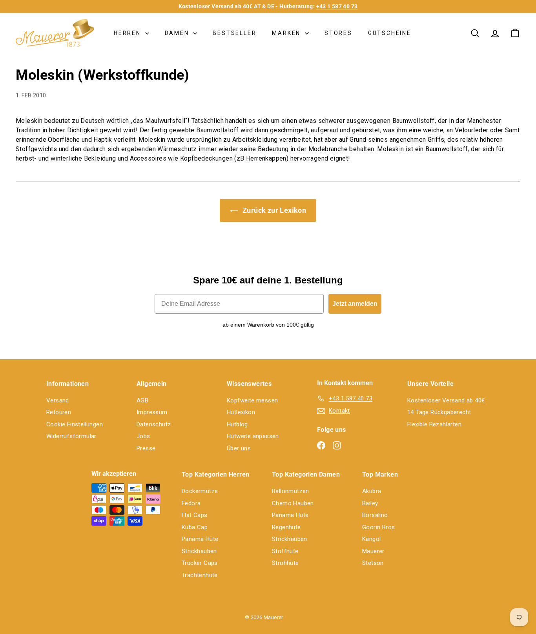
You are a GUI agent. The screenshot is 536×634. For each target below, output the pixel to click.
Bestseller (234, 33)
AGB (142, 400)
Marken (287, 33)
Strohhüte (285, 562)
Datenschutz (154, 424)
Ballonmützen (290, 491)
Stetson (373, 562)
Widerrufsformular (71, 436)
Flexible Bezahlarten (434, 424)
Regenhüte (286, 527)
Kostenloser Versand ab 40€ (446, 400)
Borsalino (375, 515)
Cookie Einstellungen (74, 424)
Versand (57, 400)
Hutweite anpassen (253, 436)
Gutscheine (389, 33)
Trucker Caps (200, 562)
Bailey (370, 503)
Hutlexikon (241, 412)
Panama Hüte (200, 539)
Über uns (239, 448)
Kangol (371, 539)
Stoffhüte (285, 551)
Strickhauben (199, 551)
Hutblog (237, 424)
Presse (146, 448)
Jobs (143, 436)
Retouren (58, 412)
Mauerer (373, 551)
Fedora (191, 503)
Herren (128, 33)
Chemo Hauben (293, 503)
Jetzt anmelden (354, 303)
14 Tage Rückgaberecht (439, 412)
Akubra (371, 491)
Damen (178, 33)
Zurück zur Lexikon (273, 210)
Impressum (152, 412)
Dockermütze (200, 491)
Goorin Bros (378, 527)
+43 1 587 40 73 (337, 6)
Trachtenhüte (200, 575)
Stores (338, 33)
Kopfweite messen (252, 400)
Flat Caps (195, 515)
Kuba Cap (195, 527)
